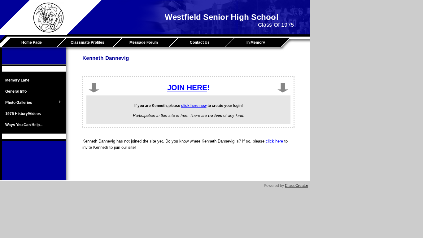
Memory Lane (17, 80)
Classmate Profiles (87, 42)
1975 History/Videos (23, 114)
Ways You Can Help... (23, 125)
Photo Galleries (17, 102)
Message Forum (143, 42)
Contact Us (200, 42)
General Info (16, 91)
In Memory (255, 42)
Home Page (31, 42)
